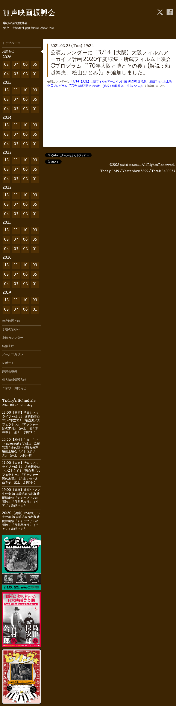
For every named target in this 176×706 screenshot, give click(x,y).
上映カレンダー (12, 338)
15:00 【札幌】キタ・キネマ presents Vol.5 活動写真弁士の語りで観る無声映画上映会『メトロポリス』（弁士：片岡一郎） (21, 447)
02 (25, 74)
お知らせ (8, 51)
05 (34, 65)
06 (25, 65)
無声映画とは (11, 321)
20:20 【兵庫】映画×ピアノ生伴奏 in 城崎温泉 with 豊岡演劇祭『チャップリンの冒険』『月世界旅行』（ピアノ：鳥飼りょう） (21, 521)
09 (34, 90)
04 (6, 74)
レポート (8, 363)
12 (7, 90)
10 (25, 90)
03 (16, 74)
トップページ (11, 43)
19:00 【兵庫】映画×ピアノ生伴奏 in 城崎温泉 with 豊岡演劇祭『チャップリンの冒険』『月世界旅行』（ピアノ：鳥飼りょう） (21, 498)
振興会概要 (9, 371)
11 (16, 90)
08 (6, 65)
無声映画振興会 (130, 165)
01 (35, 74)
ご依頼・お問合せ (14, 388)
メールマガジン (12, 355)
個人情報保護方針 (14, 380)
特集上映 (8, 346)
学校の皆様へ (11, 329)
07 (16, 65)
